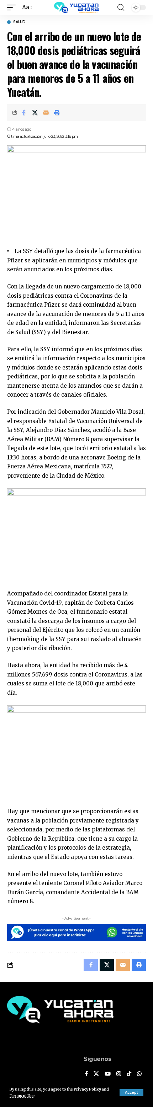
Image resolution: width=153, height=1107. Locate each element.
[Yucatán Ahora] (76, 7)
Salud (19, 22)
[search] (121, 7)
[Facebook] (86, 1074)
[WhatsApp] (139, 1074)
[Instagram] (118, 1074)
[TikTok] (129, 1074)
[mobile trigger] (13, 7)
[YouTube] (108, 1074)
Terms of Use (22, 1095)
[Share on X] (35, 112)
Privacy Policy (87, 1089)
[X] (96, 1074)
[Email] (46, 112)
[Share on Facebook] (24, 112)
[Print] (57, 112)
